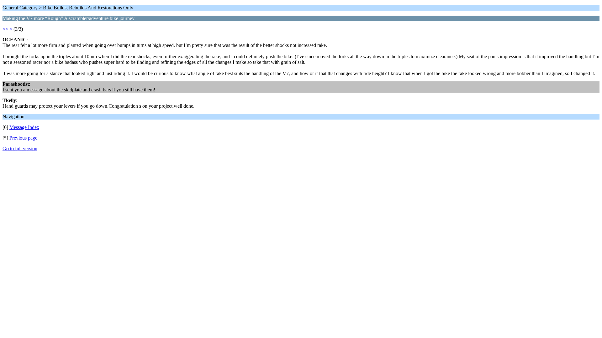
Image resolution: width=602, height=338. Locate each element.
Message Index (24, 127)
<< (5, 29)
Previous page (23, 138)
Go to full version (20, 148)
